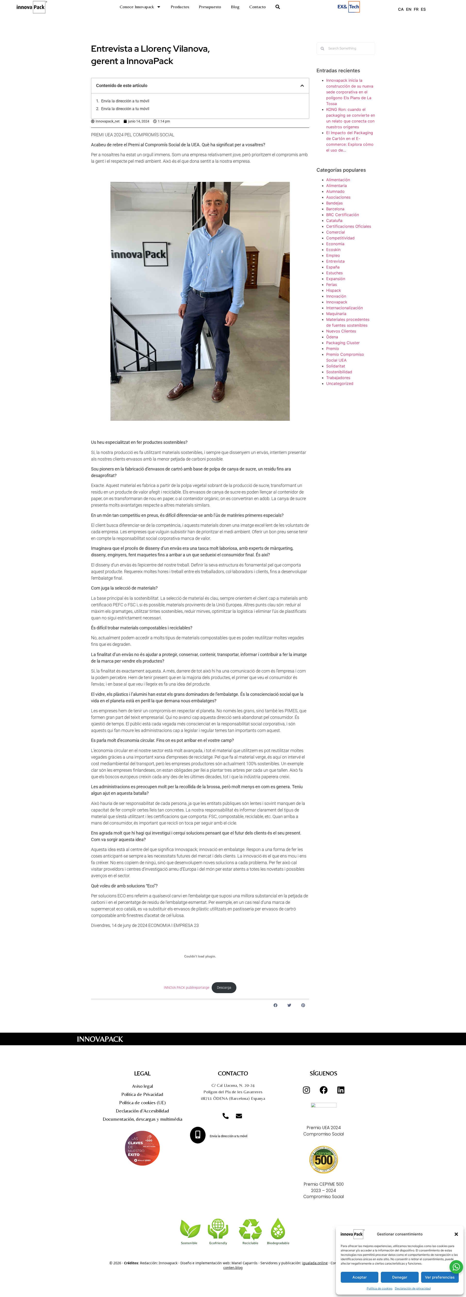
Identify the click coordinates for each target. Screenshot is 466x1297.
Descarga (224, 988)
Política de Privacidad (142, 1094)
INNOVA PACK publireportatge (186, 988)
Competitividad (340, 237)
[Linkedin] (341, 1090)
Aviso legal (142, 1086)
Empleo (333, 255)
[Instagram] (306, 1090)
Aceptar (359, 1277)
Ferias (331, 284)
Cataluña (334, 220)
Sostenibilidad (339, 371)
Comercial (335, 232)
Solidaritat (335, 366)
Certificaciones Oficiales (348, 226)
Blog (235, 6)
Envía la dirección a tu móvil (125, 101)
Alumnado (335, 191)
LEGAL (142, 1073)
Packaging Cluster (343, 342)
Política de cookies (379, 1288)
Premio (332, 348)
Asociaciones (338, 197)
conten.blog (233, 1267)
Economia (335, 243)
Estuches (334, 272)
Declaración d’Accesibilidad (142, 1110)
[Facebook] (324, 1090)
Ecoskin (333, 249)
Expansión (335, 278)
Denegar (399, 1277)
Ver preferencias (440, 1277)
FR (416, 9)
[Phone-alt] (226, 1116)
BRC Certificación (342, 214)
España (333, 267)
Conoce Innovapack (137, 6)
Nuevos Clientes (341, 331)
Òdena (332, 336)
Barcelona (335, 208)
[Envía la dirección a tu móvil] (198, 1135)
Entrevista (335, 261)
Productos (180, 6)
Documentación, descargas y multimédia (142, 1119)
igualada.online (315, 1263)
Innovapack (336, 302)
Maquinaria (336, 313)
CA (401, 9)
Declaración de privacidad (413, 1288)
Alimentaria (336, 185)
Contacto (257, 6)
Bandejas (334, 203)
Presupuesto (210, 6)
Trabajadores (338, 377)
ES (423, 9)
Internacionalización (344, 307)
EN (408, 9)
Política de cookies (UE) (142, 1102)
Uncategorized (339, 383)
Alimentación (338, 179)
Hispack (333, 290)
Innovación (336, 296)
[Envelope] (239, 1116)
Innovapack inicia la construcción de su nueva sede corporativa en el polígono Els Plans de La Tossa (349, 92)
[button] (456, 1234)
